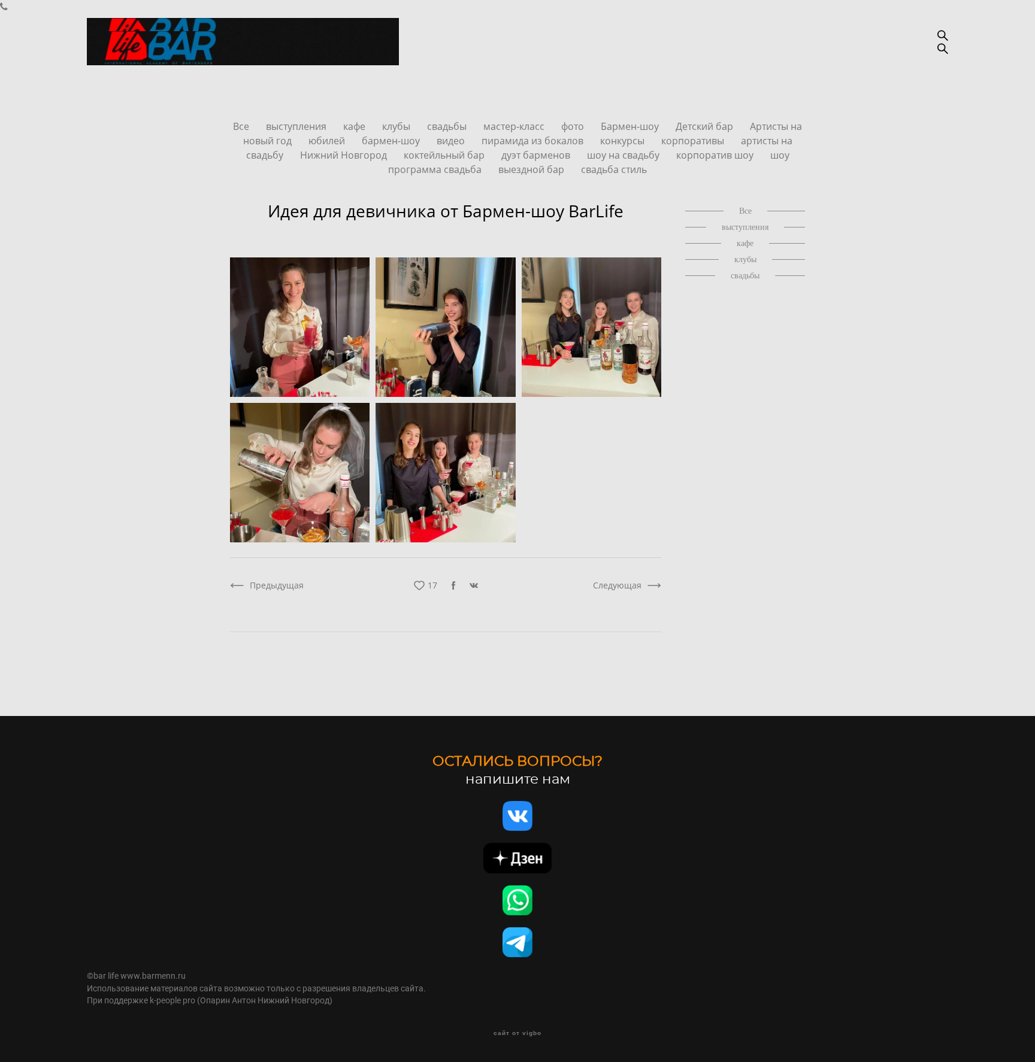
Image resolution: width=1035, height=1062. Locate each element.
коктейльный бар (445, 155)
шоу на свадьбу (624, 155)
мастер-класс (515, 126)
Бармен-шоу (631, 126)
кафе (355, 126)
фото (573, 126)
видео (452, 140)
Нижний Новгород (344, 155)
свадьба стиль (614, 169)
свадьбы (448, 126)
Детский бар (706, 126)
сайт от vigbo (517, 1033)
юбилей (327, 140)
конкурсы (623, 140)
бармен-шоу (392, 140)
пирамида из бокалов (534, 140)
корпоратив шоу (716, 155)
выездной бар (532, 169)
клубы (397, 126)
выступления (297, 126)
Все (242, 126)
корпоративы (694, 140)
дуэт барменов (537, 155)
